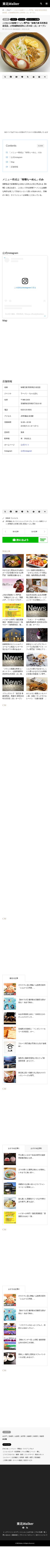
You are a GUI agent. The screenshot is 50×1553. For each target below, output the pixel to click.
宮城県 (6, 19)
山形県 (17, 1436)
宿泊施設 (37, 1457)
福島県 (29, 1436)
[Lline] (22, 77)
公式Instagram (16, 157)
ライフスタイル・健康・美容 (13, 1454)
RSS (27, 1527)
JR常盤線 (9, 521)
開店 (34, 524)
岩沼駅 (16, 524)
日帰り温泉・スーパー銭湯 (13, 1460)
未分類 (4, 1439)
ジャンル (22, 19)
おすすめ (30, 1532)
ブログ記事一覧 (40, 1532)
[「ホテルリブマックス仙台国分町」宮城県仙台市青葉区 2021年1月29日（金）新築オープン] (36, 531)
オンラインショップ (19, 521)
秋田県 (35, 1436)
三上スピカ (14, 518)
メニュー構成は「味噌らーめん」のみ (26, 152)
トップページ (7, 1532)
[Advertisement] (25, 106)
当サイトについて (41, 1535)
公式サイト (25, 445)
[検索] (41, 3)
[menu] (46, 3)
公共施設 (15, 1457)
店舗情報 (14, 167)
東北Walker (25, 1523)
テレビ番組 (25, 1451)
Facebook (23, 1527)
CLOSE (40, 145)
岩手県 (23, 1436)
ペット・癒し (35, 1451)
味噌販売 (11, 524)
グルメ (14, 19)
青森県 (42, 1436)
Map (12, 162)
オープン (29, 521)
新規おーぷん (27, 524)
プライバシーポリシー (26, 1535)
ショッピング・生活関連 (12, 1451)
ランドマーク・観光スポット (34, 1454)
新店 (20, 524)
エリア (4, 1436)
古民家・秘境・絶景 (26, 1457)
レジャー (7, 1457)
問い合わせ (6, 1535)
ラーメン (36, 521)
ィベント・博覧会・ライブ (19, 1449)
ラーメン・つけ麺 (33, 19)
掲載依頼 (15, 1535)
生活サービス (28, 1460)
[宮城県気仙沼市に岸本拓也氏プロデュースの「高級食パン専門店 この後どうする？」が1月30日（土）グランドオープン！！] (13, 531)
